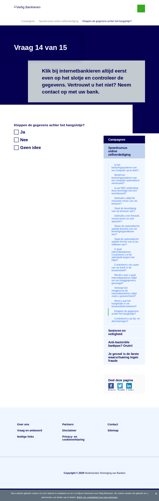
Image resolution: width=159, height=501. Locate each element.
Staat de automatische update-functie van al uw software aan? (125, 242)
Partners (68, 424)
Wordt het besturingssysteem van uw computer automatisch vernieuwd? (125, 179)
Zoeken (130, 8)
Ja (22, 132)
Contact (113, 424)
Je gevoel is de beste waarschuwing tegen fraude (123, 357)
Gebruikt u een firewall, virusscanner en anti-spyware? (125, 218)
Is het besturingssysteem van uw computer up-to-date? (125, 168)
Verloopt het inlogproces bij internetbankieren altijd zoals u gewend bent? (124, 292)
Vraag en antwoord (29, 430)
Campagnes (116, 139)
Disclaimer (69, 430)
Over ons (23, 424)
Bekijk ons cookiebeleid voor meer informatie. (97, 497)
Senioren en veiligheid (117, 332)
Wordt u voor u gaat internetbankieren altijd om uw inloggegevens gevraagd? (124, 279)
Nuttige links (25, 436)
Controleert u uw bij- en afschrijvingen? (125, 320)
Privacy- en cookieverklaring (73, 438)
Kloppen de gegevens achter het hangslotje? (125, 312)
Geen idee (30, 147)
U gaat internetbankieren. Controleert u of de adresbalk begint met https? (122, 254)
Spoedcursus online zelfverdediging (119, 151)
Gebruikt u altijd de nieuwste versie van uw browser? (124, 201)
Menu (141, 8)
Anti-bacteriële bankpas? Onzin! (120, 344)
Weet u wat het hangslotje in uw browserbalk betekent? (123, 304)
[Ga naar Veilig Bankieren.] (15, 21)
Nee (24, 140)
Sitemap (113, 430)
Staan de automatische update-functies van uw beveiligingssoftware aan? (125, 230)
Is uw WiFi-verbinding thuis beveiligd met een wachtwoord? (124, 191)
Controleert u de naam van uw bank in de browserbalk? (125, 267)
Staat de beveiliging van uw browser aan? (123, 209)
